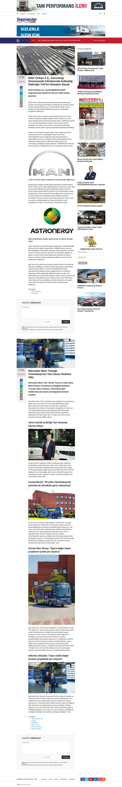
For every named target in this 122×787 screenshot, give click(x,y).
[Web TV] (100, 13)
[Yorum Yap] (21, 105)
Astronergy (35, 293)
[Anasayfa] (18, 13)
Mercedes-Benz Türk (37, 719)
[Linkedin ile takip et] (95, 779)
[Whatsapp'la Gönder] (21, 96)
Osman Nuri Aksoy (37, 726)
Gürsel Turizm (35, 725)
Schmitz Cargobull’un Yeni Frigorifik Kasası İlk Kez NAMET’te (55, 40)
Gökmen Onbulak (36, 728)
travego (34, 721)
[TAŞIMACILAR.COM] (27, 20)
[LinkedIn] (21, 93)
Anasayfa (44, 779)
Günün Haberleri (31, 13)
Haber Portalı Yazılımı (25, 784)
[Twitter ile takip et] (87, 779)
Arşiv (38, 13)
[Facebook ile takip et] (82, 779)
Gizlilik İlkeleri (63, 779)
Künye (50, 779)
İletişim (56, 779)
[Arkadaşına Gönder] (21, 99)
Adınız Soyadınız (82, 252)
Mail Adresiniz (81, 257)
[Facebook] (21, 87)
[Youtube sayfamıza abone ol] (91, 779)
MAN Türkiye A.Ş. (36, 291)
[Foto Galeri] (104, 13)
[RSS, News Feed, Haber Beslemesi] (103, 779)
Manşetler (23, 13)
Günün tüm (99, 40)
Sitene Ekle (44, 13)
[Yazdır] (21, 102)
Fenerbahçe (35, 723)
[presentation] (23, 41)
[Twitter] (21, 90)
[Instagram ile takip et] (99, 779)
